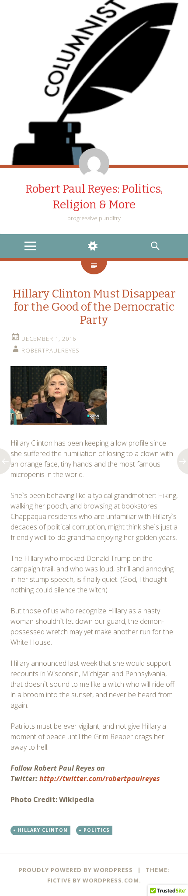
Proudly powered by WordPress (76, 870)
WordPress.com (111, 880)
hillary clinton (43, 830)
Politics (97, 830)
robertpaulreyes (50, 350)
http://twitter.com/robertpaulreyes (99, 778)
